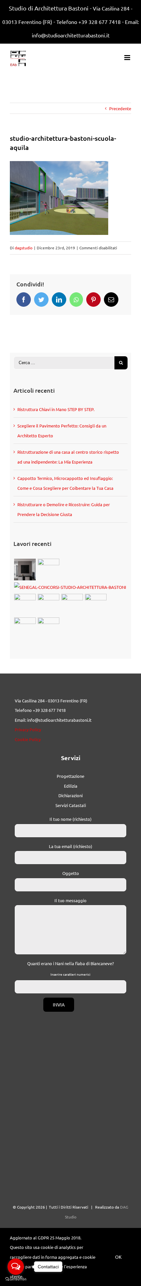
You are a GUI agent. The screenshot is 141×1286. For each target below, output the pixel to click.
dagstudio (23, 247)
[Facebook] (23, 299)
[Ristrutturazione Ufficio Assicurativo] (24, 569)
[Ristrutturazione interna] (95, 604)
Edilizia (70, 786)
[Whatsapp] (76, 299)
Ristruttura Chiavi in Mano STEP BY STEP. (55, 409)
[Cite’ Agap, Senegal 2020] (70, 587)
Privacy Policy (28, 729)
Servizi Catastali (70, 805)
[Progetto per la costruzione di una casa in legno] (48, 604)
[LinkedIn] (59, 299)
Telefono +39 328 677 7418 (88, 21)
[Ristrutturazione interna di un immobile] (72, 604)
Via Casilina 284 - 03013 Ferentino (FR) (51, 700)
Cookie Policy (28, 739)
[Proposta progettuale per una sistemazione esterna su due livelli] (24, 628)
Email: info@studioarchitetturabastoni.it (53, 720)
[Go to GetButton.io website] (15, 1279)
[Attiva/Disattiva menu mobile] (127, 57)
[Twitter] (41, 299)
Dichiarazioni (70, 795)
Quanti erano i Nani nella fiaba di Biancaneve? (70, 963)
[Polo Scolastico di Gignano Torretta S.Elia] (48, 628)
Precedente (120, 108)
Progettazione (70, 776)
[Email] (111, 299)
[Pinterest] (93, 299)
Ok (118, 1257)
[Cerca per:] (63, 362)
